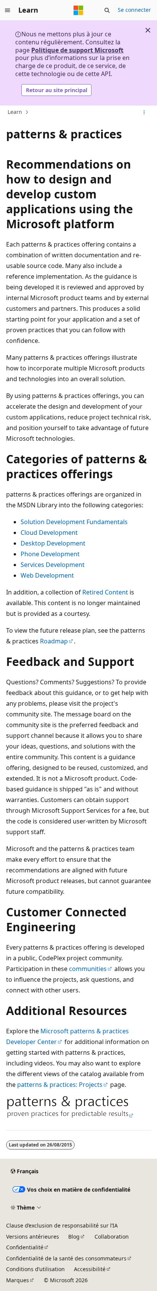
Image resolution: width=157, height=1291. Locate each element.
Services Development (53, 564)
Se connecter (134, 9)
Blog (74, 1236)
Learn (15, 112)
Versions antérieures (32, 1236)
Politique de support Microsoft (77, 50)
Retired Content (105, 592)
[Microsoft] (78, 10)
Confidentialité (24, 1247)
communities (88, 969)
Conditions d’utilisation (35, 1269)
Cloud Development (49, 532)
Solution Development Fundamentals (74, 522)
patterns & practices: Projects (60, 1084)
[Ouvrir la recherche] (107, 10)
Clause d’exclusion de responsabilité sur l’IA (62, 1225)
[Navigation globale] (7, 10)
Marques (17, 1280)
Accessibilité (90, 1269)
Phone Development (50, 554)
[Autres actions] (144, 112)
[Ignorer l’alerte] (148, 30)
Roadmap (54, 641)
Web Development (47, 575)
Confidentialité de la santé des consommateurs (66, 1258)
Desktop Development (53, 543)
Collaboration (112, 1236)
